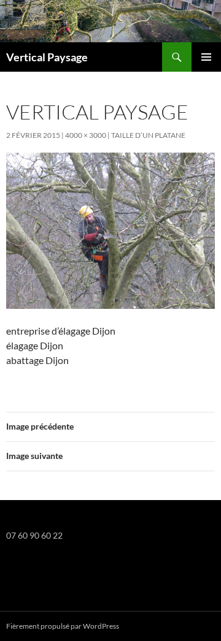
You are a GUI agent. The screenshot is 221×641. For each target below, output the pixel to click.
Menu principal (206, 57)
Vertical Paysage (47, 57)
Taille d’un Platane (148, 135)
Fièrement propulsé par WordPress (62, 626)
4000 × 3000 (85, 135)
